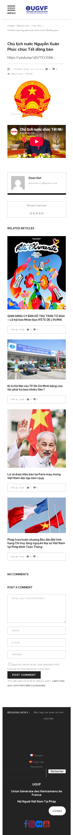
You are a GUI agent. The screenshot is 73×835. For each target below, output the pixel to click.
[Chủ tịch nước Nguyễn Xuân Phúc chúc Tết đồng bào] (18, 183)
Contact (57, 810)
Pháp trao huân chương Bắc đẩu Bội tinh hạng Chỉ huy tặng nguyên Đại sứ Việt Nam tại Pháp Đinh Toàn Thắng (36, 543)
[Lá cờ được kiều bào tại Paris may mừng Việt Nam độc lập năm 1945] (36, 438)
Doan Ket (35, 178)
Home (10, 26)
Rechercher (36, 766)
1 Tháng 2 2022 (20, 69)
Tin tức (36, 26)
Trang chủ (23, 26)
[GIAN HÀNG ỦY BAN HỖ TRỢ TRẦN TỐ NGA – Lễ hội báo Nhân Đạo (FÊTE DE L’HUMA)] (36, 272)
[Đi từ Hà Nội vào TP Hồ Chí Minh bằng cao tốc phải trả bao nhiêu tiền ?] (36, 359)
